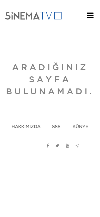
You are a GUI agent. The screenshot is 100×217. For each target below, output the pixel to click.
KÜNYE (80, 126)
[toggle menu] (90, 16)
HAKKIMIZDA (26, 126)
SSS (56, 126)
